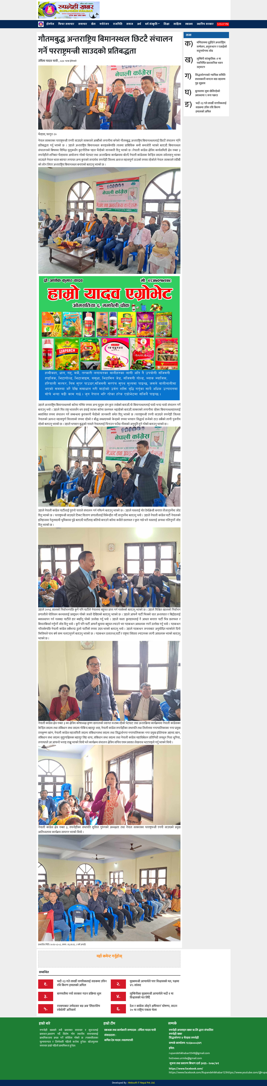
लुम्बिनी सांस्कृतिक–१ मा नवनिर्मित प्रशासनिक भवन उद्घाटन (210, 63)
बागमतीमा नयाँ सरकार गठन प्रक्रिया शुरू (79, 993)
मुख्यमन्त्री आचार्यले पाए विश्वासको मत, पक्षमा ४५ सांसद (154, 983)
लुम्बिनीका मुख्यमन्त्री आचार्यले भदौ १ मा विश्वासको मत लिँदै (151, 995)
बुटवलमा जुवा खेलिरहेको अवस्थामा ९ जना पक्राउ (207, 93)
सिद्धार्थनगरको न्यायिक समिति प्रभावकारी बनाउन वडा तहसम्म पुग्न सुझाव (210, 79)
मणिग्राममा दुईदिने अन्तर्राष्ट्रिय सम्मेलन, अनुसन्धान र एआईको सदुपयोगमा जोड (212, 46)
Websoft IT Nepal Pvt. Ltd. (141, 1083)
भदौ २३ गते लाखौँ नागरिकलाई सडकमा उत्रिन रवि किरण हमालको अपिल (211, 107)
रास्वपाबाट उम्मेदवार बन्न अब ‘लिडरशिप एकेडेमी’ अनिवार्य (78, 1007)
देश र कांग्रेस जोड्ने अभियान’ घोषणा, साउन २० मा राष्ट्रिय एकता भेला (153, 1007)
